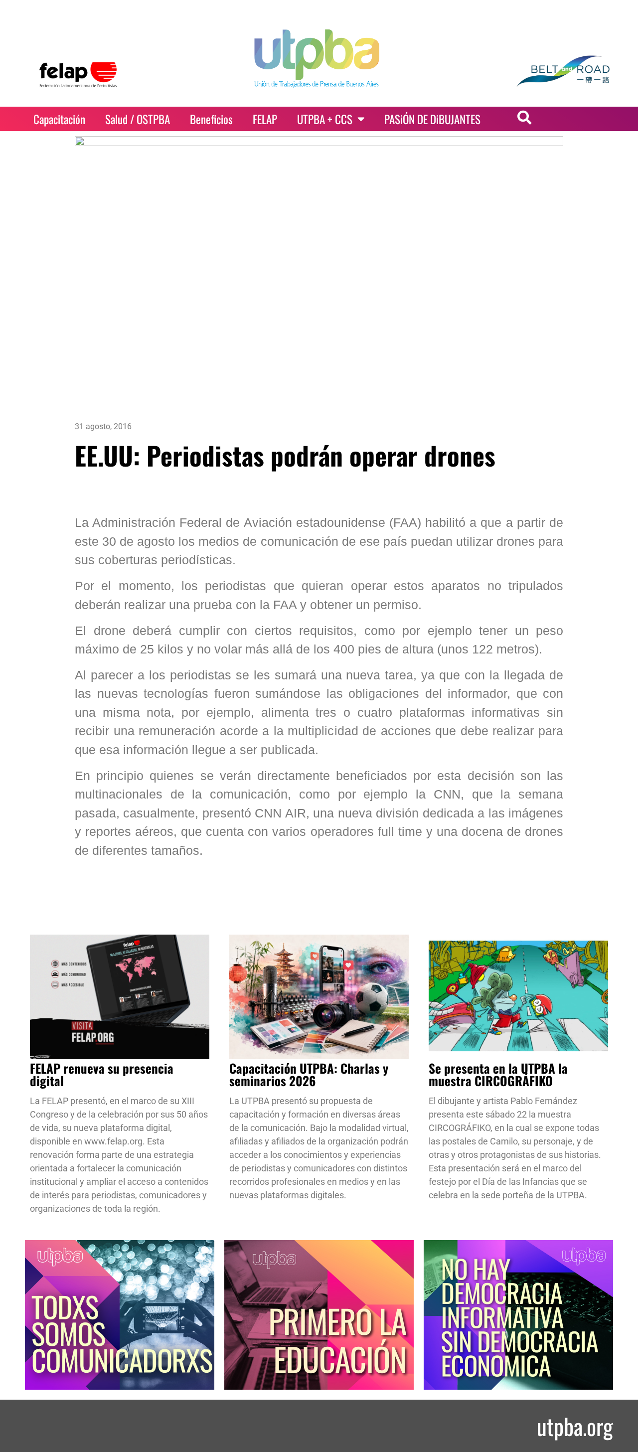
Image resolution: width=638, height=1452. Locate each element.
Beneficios (211, 119)
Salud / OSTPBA (137, 119)
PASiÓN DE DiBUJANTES (432, 119)
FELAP (265, 119)
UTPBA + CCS (324, 119)
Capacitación (59, 119)
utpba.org (575, 1426)
